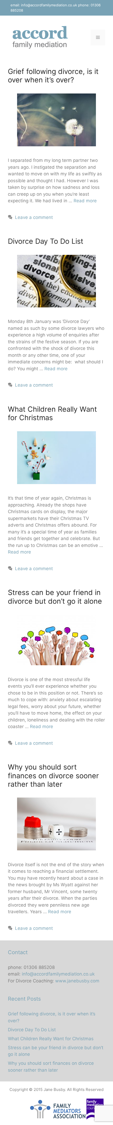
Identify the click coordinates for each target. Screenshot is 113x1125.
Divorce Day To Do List (45, 241)
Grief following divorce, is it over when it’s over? (53, 75)
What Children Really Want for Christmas (52, 413)
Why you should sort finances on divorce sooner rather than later (53, 776)
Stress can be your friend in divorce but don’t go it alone (55, 596)
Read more (85, 200)
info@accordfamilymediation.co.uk (49, 5)
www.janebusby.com (77, 980)
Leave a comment (34, 217)
